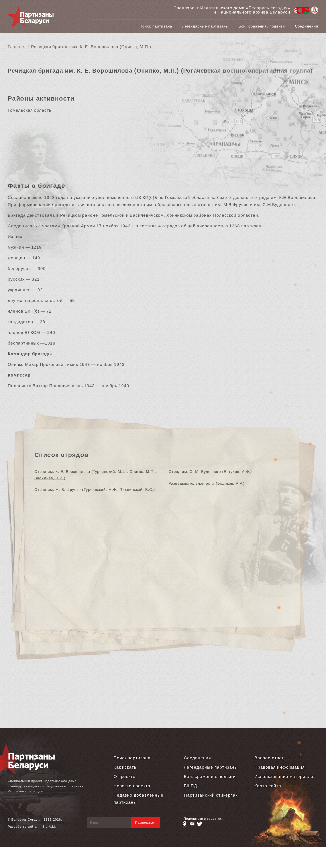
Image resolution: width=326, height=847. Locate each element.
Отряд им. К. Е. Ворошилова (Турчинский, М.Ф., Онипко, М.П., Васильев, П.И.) (95, 475)
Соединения (306, 26)
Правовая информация (279, 767)
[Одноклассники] (184, 824)
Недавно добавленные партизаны (138, 799)
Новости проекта (132, 786)
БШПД (190, 786)
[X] (199, 824)
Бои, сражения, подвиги (262, 26)
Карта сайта (267, 786)
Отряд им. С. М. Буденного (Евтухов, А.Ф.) (210, 472)
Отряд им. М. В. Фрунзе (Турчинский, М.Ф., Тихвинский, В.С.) (94, 490)
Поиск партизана (155, 26)
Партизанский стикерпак (211, 795)
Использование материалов (285, 776)
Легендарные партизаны (205, 26)
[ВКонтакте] (192, 824)
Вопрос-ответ (269, 758)
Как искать (125, 767)
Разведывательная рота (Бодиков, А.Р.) (207, 483)
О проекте (125, 776)
